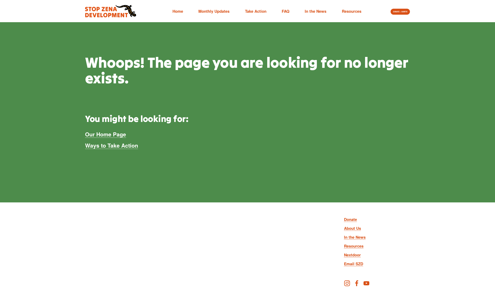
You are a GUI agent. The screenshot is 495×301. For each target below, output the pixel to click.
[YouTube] (366, 283)
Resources (351, 11)
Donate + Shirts (400, 12)
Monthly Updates (214, 11)
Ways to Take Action (111, 145)
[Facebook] (357, 283)
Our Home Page (105, 134)
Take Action (255, 11)
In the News (315, 11)
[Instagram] (347, 283)
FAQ (285, 11)
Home (177, 11)
